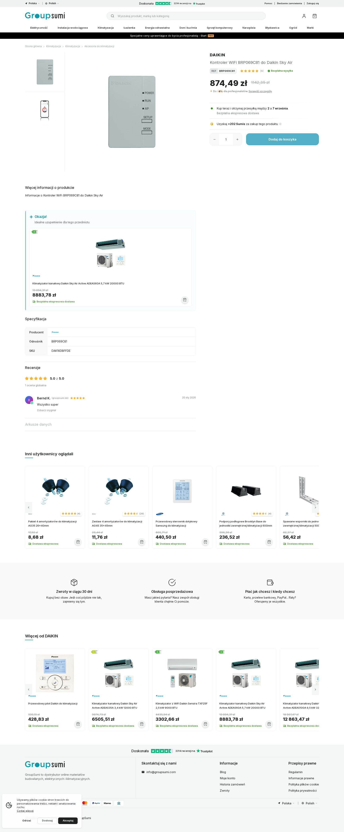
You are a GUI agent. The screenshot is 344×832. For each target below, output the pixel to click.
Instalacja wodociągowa (73, 27)
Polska (33, 3)
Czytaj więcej (25, 810)
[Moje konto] (304, 16)
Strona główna (33, 46)
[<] (28, 507)
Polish (52, 3)
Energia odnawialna (157, 27)
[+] (237, 139)
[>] (315, 507)
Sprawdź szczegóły (260, 91)
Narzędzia (248, 27)
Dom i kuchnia (188, 27)
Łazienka (129, 27)
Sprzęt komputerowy (220, 27)
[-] (214, 139)
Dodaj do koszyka (282, 139)
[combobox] (186, 16)
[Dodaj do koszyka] (185, 299)
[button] (251, 70)
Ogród (293, 27)
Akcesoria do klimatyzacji (99, 46)
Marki (310, 27)
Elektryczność (39, 27)
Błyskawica (272, 27)
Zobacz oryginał (46, 410)
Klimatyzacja (106, 27)
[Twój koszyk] (314, 16)
